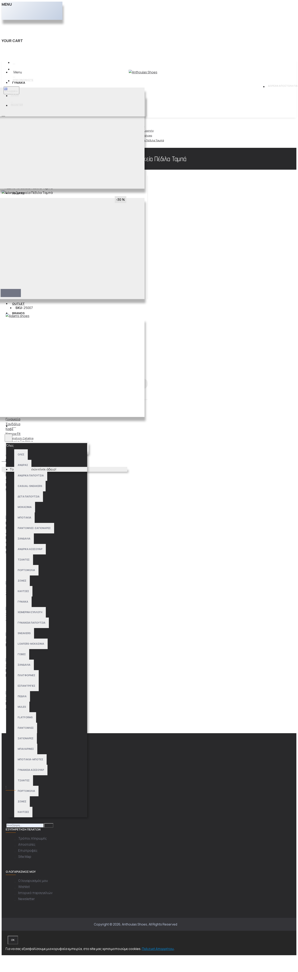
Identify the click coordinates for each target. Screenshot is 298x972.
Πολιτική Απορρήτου (158, 949)
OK (13, 940)
